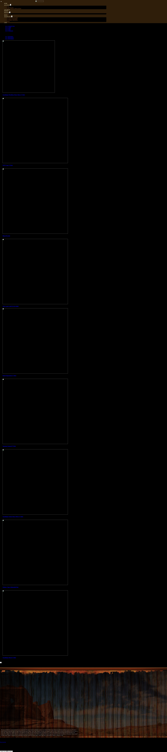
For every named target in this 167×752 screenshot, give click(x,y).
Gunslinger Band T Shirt (9, 657)
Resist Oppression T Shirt (9, 375)
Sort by (10, 26)
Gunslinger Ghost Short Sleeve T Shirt (13, 516)
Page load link (3, 742)
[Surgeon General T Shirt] (35, 443)
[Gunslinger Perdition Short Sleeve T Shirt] (29, 92)
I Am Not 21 (10, 751)
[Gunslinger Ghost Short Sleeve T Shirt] (35, 514)
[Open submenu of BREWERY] (9, 12)
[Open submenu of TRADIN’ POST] (11, 16)
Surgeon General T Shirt (9, 446)
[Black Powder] (35, 233)
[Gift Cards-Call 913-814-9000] (35, 303)
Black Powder (6, 236)
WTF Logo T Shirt (8, 165)
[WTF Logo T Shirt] (35, 162)
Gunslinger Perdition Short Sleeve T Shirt (14, 95)
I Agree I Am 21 (3, 751)
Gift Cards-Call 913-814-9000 (11, 306)
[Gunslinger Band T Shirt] (35, 655)
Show (9, 36)
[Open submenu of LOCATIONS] (10, 5)
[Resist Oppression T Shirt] (35, 373)
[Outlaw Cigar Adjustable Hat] (35, 584)
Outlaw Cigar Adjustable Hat (10, 587)
